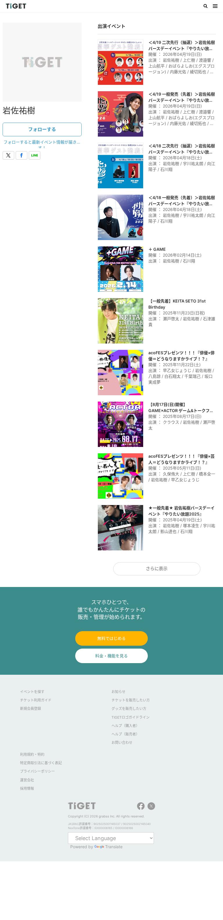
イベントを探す (32, 692)
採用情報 (27, 788)
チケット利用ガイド (35, 700)
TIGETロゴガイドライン (131, 717)
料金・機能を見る (111, 655)
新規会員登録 (30, 708)
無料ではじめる (111, 638)
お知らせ (118, 692)
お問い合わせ (122, 742)
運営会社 (27, 780)
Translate (114, 846)
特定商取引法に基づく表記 (41, 763)
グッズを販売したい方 (129, 708)
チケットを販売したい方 (131, 700)
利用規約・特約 (32, 754)
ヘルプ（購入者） (125, 726)
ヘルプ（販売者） (125, 734)
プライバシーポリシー (37, 771)
